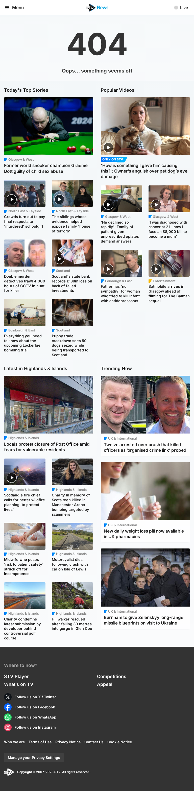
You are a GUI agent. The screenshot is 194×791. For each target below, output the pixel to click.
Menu (18, 7)
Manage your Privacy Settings (34, 757)
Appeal (104, 684)
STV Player (16, 676)
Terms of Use (40, 742)
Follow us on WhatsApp (35, 717)
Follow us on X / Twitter (35, 697)
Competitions (111, 676)
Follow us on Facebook (35, 707)
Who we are (14, 742)
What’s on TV (18, 684)
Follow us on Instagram (35, 727)
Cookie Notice (119, 742)
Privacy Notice (68, 742)
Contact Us (94, 742)
